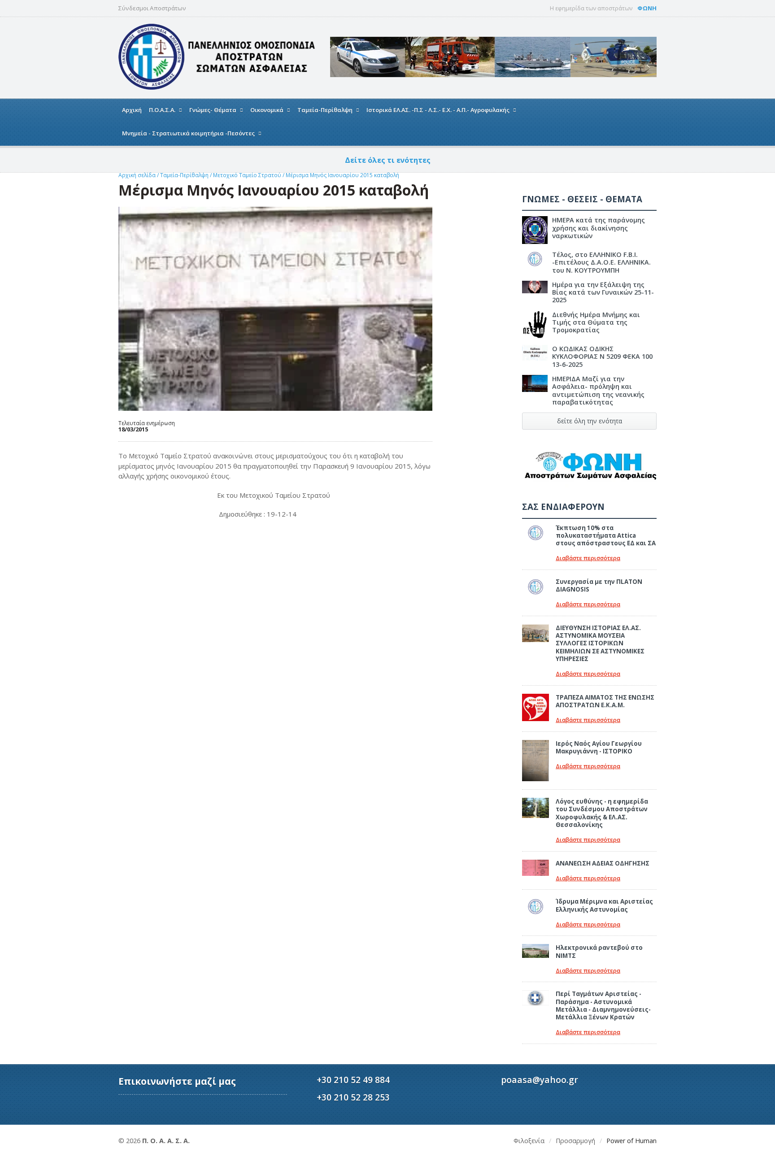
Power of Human (631, 1140)
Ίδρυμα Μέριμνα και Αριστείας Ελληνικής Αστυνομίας (604, 905)
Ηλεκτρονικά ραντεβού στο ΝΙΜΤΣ (599, 951)
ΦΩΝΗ (647, 8)
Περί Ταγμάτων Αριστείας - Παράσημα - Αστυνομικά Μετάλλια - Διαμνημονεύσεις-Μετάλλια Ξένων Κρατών (603, 1005)
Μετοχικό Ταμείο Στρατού (248, 175)
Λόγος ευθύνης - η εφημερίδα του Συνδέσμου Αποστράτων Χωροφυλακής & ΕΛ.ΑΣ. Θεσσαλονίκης (602, 813)
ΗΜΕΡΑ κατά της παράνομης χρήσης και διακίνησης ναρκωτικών (598, 228)
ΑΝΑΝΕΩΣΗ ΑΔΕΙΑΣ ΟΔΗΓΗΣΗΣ (602, 863)
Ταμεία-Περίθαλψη (184, 175)
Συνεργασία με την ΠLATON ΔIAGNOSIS (599, 585)
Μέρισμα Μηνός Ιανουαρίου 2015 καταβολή (342, 175)
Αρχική (132, 110)
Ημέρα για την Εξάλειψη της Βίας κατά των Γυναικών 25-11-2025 (603, 292)
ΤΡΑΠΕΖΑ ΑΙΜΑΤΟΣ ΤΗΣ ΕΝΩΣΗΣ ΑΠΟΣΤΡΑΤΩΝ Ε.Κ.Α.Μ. (605, 701)
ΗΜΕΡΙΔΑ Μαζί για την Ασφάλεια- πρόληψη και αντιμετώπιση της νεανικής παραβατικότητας (598, 390)
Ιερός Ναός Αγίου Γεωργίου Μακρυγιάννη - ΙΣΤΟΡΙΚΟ (599, 747)
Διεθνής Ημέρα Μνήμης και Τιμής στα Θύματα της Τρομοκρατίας (596, 322)
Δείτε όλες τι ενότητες (388, 160)
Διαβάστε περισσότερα (588, 558)
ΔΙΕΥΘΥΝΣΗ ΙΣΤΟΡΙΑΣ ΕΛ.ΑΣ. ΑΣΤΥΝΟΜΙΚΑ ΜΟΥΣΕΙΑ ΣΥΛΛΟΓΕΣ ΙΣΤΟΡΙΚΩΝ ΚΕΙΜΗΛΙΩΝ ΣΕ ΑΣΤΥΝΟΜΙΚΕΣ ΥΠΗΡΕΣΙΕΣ (600, 643)
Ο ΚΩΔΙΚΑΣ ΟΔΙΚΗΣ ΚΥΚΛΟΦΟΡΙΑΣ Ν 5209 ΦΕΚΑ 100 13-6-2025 (602, 356)
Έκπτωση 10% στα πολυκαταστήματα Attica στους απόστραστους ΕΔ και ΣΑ (606, 536)
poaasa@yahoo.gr (539, 1080)
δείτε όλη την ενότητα (589, 421)
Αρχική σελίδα (137, 175)
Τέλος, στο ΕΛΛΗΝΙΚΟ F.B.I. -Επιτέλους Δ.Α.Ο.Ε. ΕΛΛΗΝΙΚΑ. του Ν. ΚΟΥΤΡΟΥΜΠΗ (601, 262)
